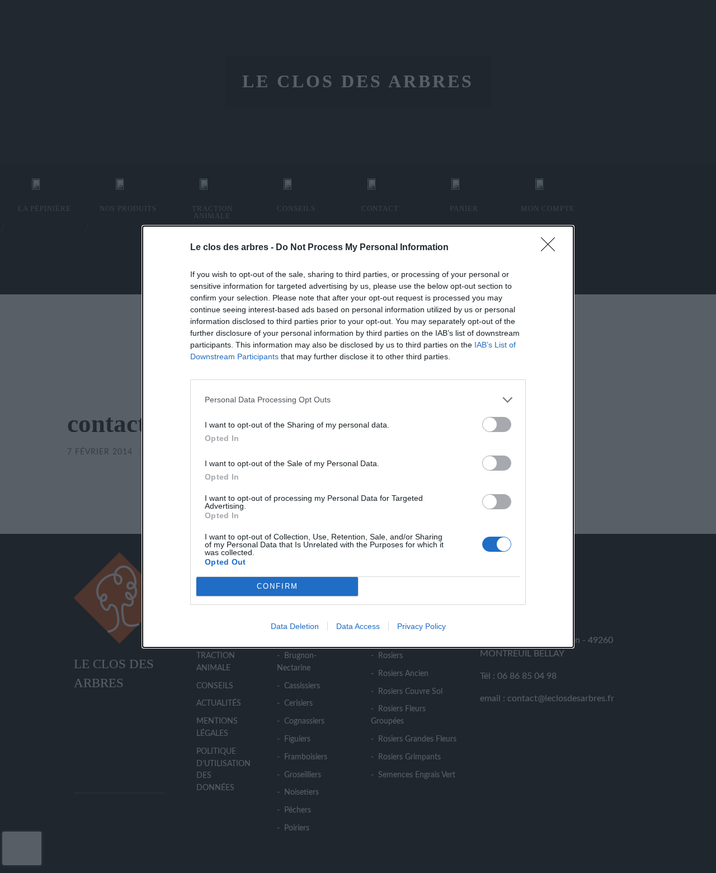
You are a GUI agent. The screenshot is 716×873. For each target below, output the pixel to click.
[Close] (551, 248)
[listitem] (358, 400)
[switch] (496, 424)
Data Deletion (295, 626)
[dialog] (358, 436)
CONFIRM (277, 586)
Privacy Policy (421, 626)
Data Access (358, 626)
